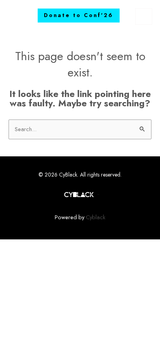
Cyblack (95, 217)
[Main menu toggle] (143, 16)
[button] (78, 16)
